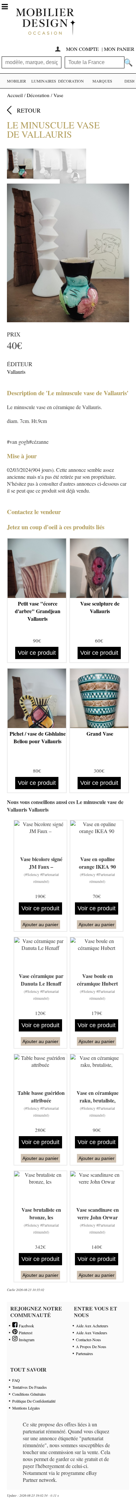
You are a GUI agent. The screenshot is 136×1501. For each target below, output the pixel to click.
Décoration (71, 81)
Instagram (25, 1339)
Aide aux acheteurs (92, 1325)
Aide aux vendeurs (91, 1332)
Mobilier (16, 81)
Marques (102, 81)
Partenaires (84, 1353)
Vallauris (16, 371)
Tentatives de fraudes (29, 1387)
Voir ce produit (37, 652)
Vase (58, 95)
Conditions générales (29, 1394)
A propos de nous (91, 1346)
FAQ (16, 1380)
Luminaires (43, 81)
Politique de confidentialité (33, 1401)
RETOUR (29, 110)
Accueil (15, 95)
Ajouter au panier (40, 924)
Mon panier (119, 49)
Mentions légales (26, 1408)
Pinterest (24, 1332)
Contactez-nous (88, 1339)
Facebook (25, 1325)
